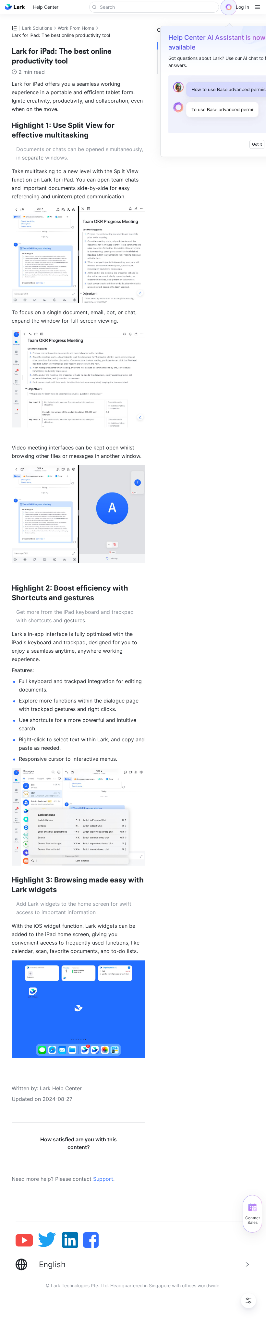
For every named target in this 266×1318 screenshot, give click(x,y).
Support (103, 1179)
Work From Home (76, 28)
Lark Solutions (37, 28)
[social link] (27, 1240)
